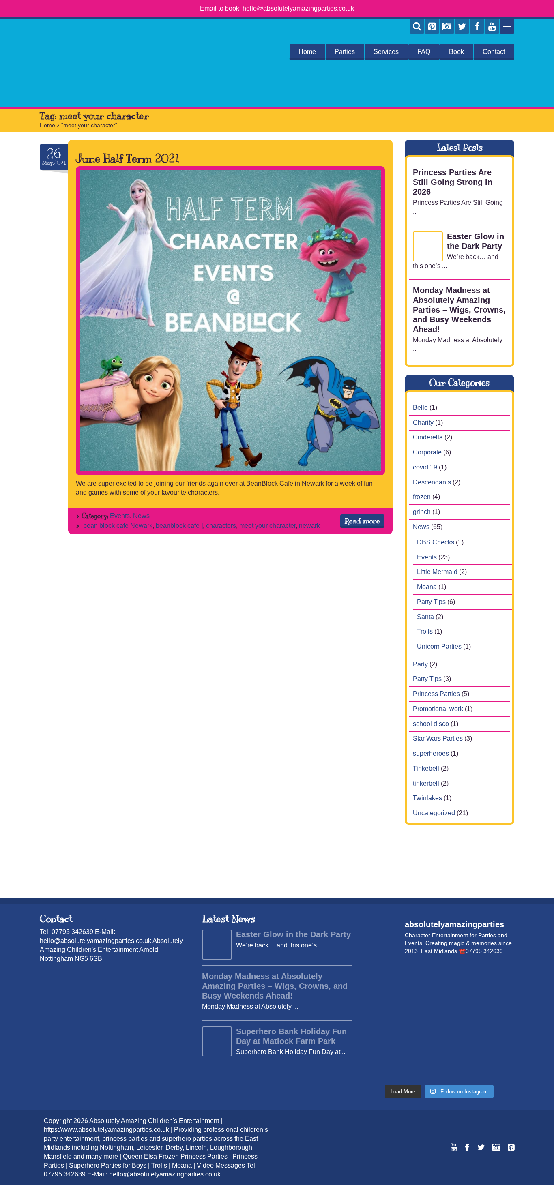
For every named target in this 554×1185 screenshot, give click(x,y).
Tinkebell (426, 768)
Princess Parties (436, 693)
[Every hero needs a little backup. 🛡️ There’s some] (420, 998)
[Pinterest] (432, 26)
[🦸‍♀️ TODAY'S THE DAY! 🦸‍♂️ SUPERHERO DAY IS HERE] (497, 998)
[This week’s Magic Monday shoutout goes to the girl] (458, 1044)
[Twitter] (462, 26)
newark (309, 525)
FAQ (423, 51)
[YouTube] (492, 26)
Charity (423, 422)
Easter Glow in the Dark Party (475, 241)
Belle (420, 407)
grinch (422, 511)
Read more (362, 520)
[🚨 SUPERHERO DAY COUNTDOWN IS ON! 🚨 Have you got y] (381, 1021)
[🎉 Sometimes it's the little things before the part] (458, 1068)
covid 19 (425, 467)
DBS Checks (435, 542)
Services (386, 51)
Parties (345, 51)
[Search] (417, 26)
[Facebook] (477, 26)
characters (221, 525)
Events (120, 515)
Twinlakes (427, 798)
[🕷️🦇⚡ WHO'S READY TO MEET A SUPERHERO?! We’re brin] (497, 1021)
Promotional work (438, 708)
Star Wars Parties (438, 738)
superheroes (431, 753)
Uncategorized (434, 813)
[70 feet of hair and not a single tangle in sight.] (497, 975)
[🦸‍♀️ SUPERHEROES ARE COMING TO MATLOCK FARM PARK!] (420, 1044)
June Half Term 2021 (128, 158)
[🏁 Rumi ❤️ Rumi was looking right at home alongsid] (381, 975)
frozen (422, 496)
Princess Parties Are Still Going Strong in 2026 (452, 182)
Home (307, 51)
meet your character (267, 525)
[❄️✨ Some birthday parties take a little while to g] (420, 1068)
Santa (425, 616)
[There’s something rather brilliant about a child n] (381, 1044)
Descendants (432, 481)
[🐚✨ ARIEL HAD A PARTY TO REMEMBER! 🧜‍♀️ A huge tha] (458, 975)
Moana (427, 586)
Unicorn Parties (439, 646)
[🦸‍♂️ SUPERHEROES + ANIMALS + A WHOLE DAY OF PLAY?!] (420, 1021)
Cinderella (428, 437)
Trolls (425, 631)
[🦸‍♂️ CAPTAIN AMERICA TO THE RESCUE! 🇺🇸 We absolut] (458, 1021)
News (141, 515)
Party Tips (431, 601)
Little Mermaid (437, 571)
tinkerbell (426, 783)
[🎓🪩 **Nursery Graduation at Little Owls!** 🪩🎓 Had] (497, 1044)
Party (420, 663)
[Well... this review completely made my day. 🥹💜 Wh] (381, 1068)
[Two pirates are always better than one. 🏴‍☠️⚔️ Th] (458, 998)
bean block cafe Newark (117, 525)
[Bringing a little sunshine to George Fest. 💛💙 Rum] (381, 998)
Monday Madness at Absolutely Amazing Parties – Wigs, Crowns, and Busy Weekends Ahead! (459, 310)
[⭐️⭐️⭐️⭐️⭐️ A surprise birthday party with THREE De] (420, 975)
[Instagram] (447, 26)
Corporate (427, 452)
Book (456, 51)
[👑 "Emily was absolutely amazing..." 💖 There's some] (497, 1068)
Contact (494, 51)
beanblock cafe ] (179, 525)
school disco (431, 723)
